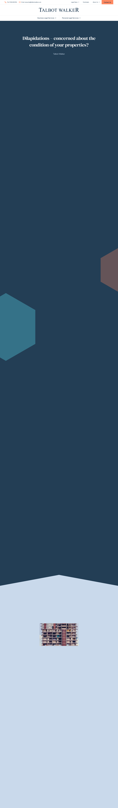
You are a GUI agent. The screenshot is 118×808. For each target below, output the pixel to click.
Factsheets (86, 2)
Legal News (74, 2)
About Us (95, 2)
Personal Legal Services (70, 18)
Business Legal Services (45, 18)
